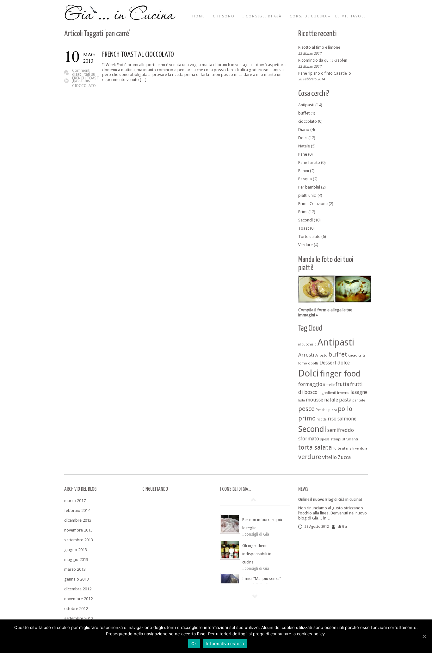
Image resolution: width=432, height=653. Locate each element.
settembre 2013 (78, 540)
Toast (303, 228)
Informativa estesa (225, 643)
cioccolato (307, 121)
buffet (304, 113)
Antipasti (306, 105)
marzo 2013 (75, 569)
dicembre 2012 (77, 589)
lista (301, 400)
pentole (358, 400)
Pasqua (305, 179)
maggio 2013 (76, 559)
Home (198, 16)
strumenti (350, 439)
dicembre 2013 (77, 520)
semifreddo (340, 430)
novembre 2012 (78, 598)
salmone (346, 419)
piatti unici (307, 195)
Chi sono (224, 16)
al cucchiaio (307, 344)
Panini (303, 170)
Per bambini (309, 187)
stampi (335, 439)
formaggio (310, 384)
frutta (342, 384)
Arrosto (321, 355)
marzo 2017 (75, 500)
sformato (308, 439)
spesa (325, 439)
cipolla (313, 363)
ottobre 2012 (76, 608)
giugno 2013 (75, 549)
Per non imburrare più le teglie (262, 523)
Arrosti (306, 355)
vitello (329, 457)
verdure (309, 457)
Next (255, 596)
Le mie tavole (350, 16)
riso (332, 419)
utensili (348, 448)
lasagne (358, 392)
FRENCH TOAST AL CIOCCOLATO (138, 54)
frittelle (329, 385)
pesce (306, 409)
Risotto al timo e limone (319, 47)
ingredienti (327, 393)
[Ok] (424, 636)
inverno (343, 393)
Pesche (321, 410)
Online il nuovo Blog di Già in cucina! (330, 499)
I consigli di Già (262, 16)
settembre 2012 (78, 618)
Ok (194, 643)
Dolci (302, 137)
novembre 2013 (78, 530)
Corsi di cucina (308, 16)
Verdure (305, 244)
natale (331, 400)
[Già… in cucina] (120, 19)
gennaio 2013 (76, 579)
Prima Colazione (313, 203)
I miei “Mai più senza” (261, 578)
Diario (303, 129)
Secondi (305, 220)
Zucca (344, 457)
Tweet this (81, 80)
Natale (304, 146)
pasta (345, 400)
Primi (302, 211)
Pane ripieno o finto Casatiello (324, 73)
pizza (332, 410)
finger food (340, 373)
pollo (345, 409)
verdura (361, 448)
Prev (253, 499)
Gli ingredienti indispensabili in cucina (256, 553)
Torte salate (309, 236)
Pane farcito (309, 162)
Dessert (327, 363)
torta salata (315, 447)
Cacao (352, 355)
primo (307, 418)
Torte (337, 448)
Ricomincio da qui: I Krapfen (322, 60)
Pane (302, 154)
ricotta (322, 419)
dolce (343, 363)
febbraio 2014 (77, 510)
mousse (314, 400)
